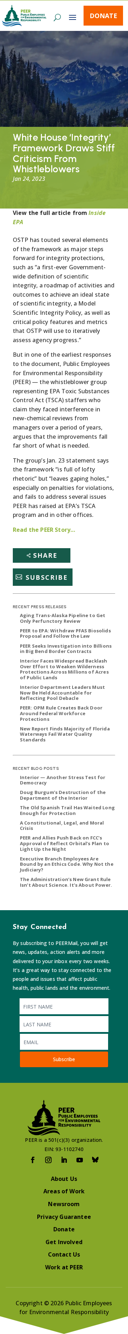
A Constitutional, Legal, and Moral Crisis (62, 826)
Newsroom (64, 1204)
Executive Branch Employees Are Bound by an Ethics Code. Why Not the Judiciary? (66, 864)
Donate (103, 15)
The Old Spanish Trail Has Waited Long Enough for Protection (67, 810)
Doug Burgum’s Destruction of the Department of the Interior (63, 795)
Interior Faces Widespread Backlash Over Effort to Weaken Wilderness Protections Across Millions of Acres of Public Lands (64, 669)
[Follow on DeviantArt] (95, 1160)
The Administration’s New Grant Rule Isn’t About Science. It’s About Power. (66, 882)
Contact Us (64, 1254)
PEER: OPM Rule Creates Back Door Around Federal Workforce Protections (61, 713)
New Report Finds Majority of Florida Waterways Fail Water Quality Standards (65, 734)
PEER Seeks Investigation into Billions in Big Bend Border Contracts (66, 649)
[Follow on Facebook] (32, 1160)
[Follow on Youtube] (79, 1160)
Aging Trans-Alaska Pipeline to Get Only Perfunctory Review (62, 618)
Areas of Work (64, 1191)
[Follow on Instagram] (48, 1160)
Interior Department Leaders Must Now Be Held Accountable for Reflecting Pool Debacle (62, 692)
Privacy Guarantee (64, 1217)
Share (45, 555)
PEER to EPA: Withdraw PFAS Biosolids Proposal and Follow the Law (65, 633)
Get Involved (64, 1242)
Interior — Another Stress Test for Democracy (62, 780)
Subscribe (47, 577)
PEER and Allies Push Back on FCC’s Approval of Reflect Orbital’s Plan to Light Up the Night (64, 843)
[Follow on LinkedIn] (64, 1160)
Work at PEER (64, 1267)
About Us (64, 1179)
